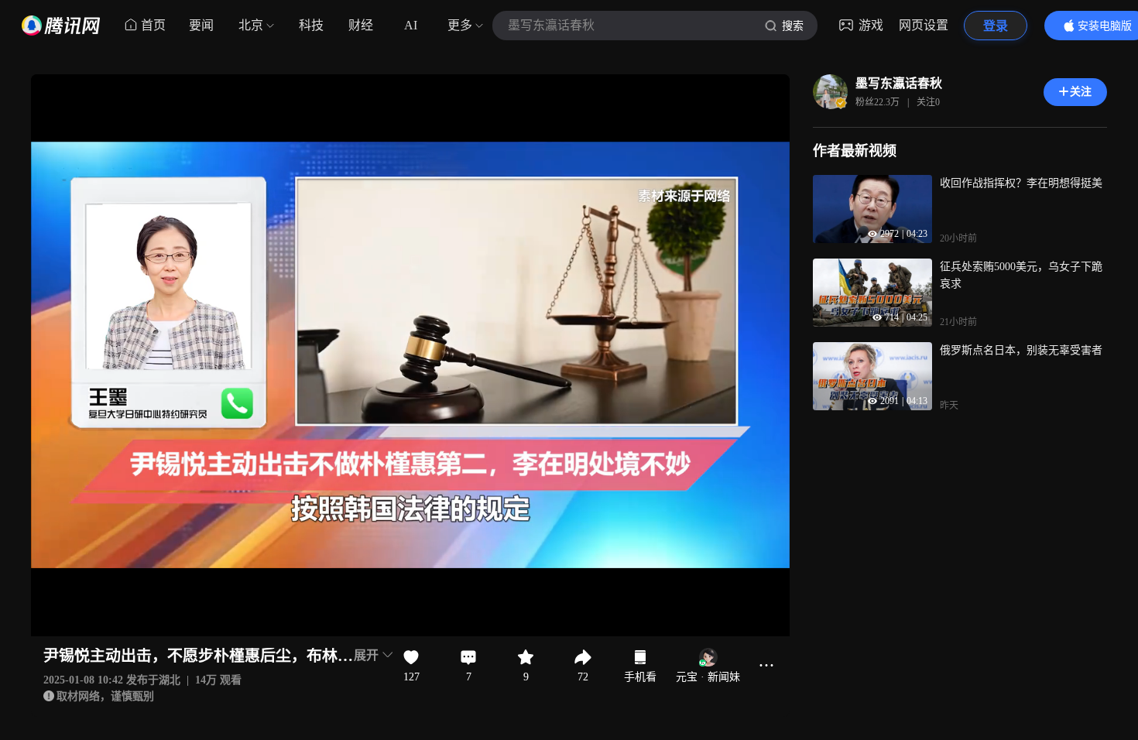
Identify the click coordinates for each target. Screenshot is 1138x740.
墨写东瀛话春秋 (898, 83)
